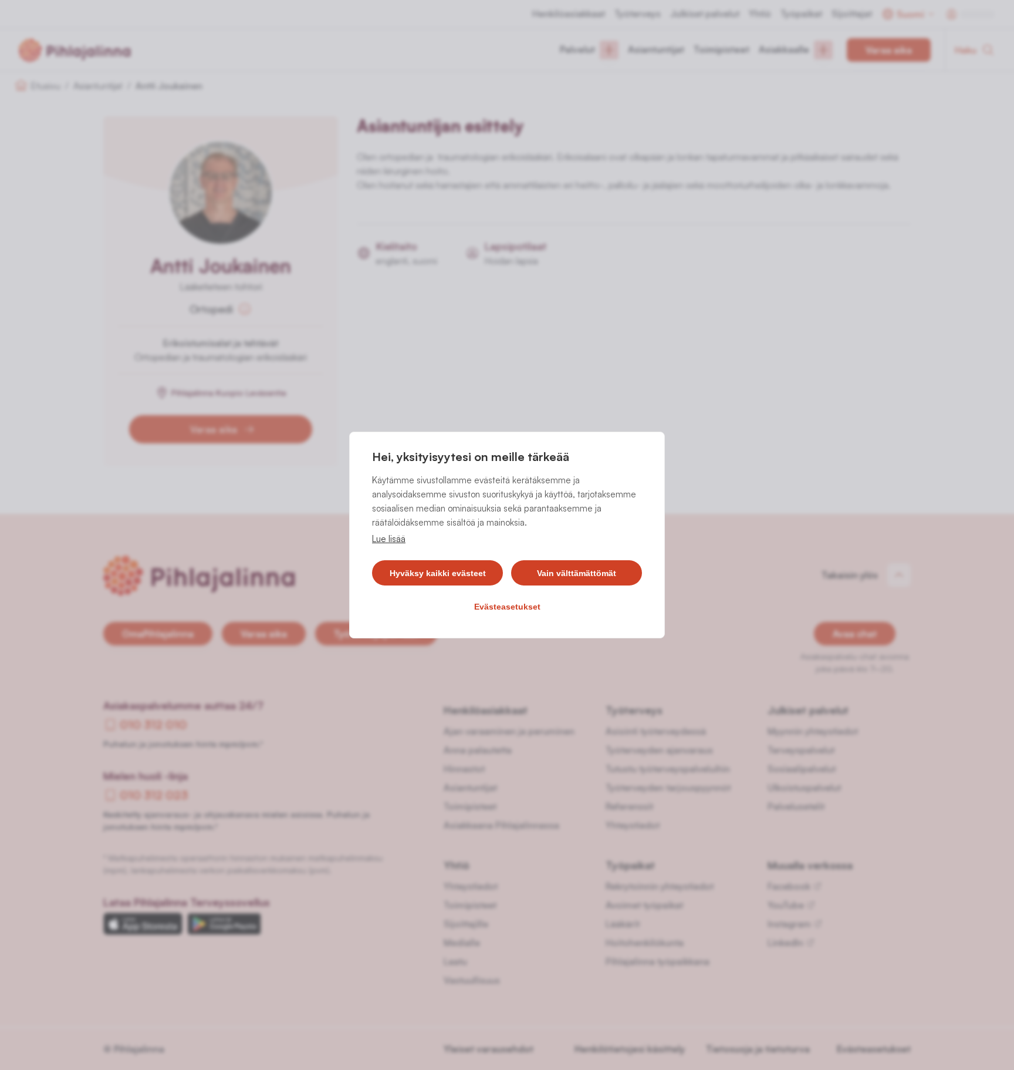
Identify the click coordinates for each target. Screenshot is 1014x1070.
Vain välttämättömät (576, 573)
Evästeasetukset (507, 606)
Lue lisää (388, 538)
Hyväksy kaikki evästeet (438, 573)
